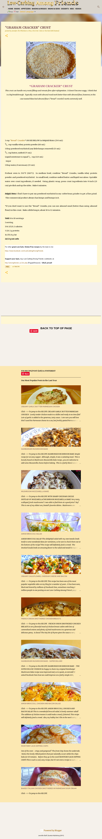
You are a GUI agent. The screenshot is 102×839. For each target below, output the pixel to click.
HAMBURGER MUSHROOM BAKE (34, 449)
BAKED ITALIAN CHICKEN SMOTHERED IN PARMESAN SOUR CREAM (48, 788)
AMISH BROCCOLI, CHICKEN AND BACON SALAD (41, 704)
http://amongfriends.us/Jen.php (16, 263)
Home (10, 9)
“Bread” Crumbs (17, 140)
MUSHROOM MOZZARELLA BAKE (35, 491)
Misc (72, 9)
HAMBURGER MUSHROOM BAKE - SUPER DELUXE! (41, 661)
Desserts (65, 9)
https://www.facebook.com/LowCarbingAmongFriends (24, 251)
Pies (7, 266)
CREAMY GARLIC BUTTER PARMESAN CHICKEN (40, 407)
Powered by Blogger (52, 830)
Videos (78, 9)
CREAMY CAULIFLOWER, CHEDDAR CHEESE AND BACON (44, 576)
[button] (6, 36)
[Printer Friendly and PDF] (13, 13)
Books (17, 9)
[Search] (98, 7)
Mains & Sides (54, 9)
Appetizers (26, 9)
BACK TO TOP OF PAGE (56, 328)
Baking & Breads (39, 9)
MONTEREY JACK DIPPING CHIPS (34, 746)
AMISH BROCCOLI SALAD (31, 534)
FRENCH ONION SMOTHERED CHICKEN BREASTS (41, 619)
